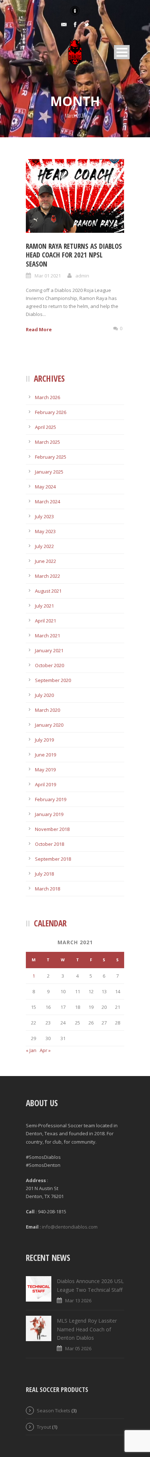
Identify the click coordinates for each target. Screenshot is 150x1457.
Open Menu (122, 52)
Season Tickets (53, 1410)
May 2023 (45, 531)
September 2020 (53, 680)
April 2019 (45, 784)
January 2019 (49, 814)
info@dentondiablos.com (70, 1226)
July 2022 (44, 546)
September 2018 (53, 859)
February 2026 (50, 412)
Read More (39, 329)
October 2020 (49, 665)
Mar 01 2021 (48, 275)
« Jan (31, 1050)
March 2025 (47, 442)
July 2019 (44, 739)
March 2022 (47, 576)
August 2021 (48, 591)
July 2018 (44, 873)
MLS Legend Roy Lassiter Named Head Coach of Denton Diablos (87, 1329)
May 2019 (45, 769)
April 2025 (45, 427)
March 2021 (47, 635)
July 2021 (44, 605)
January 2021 (49, 650)
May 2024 (45, 486)
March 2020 (47, 710)
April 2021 (45, 620)
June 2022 (45, 561)
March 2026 (47, 397)
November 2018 (52, 829)
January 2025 (49, 471)
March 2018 (47, 888)
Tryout (44, 1427)
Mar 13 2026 (78, 1300)
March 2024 (47, 501)
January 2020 (49, 725)
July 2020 (44, 695)
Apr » (45, 1050)
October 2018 (49, 844)
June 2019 (45, 754)
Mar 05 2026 (78, 1348)
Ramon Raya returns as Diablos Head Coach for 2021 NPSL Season (74, 255)
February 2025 (50, 457)
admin (82, 275)
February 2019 (50, 799)
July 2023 (44, 516)
